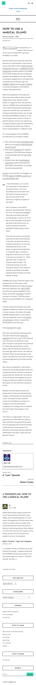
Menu (18, 19)
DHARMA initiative (9, 84)
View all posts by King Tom (13, 466)
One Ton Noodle (8, 614)
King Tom (7, 40)
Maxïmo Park (7, 634)
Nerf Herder (6, 637)
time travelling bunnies (25, 142)
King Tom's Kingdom (18, 8)
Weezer (5, 646)
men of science (27, 286)
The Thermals (7, 643)
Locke (19, 328)
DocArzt (5, 173)
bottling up (18, 150)
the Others (20, 294)
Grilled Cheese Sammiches (10, 612)
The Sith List (6, 617)
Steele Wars (6, 640)
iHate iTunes (26, 481)
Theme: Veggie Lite (9, 682)
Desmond (10, 328)
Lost (10, 443)
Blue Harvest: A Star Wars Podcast (13, 631)
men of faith (25, 289)
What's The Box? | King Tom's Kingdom (17, 541)
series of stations (26, 84)
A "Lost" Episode (11, 474)
